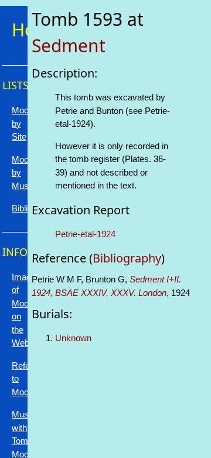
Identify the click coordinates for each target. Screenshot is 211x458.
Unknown (73, 338)
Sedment (69, 45)
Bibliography (127, 258)
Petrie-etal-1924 (85, 234)
